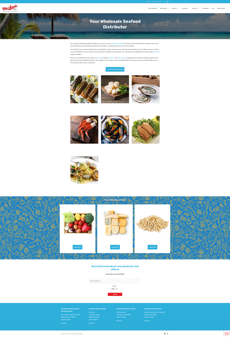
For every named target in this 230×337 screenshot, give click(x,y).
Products (195, 8)
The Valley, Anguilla (94, 314)
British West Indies (94, 317)
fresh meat (98, 58)
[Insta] (167, 2)
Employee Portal (156, 1)
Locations (184, 8)
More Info (63, 323)
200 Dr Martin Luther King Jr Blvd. (70, 314)
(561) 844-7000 (65, 319)
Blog (213, 8)
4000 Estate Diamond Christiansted (154, 312)
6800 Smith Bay (121, 312)
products (156, 52)
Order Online (221, 8)
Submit (115, 294)
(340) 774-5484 (121, 317)
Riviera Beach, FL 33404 (68, 317)
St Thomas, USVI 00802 (123, 314)
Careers (148, 1)
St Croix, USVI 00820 (150, 314)
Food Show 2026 (152, 8)
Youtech (80, 333)
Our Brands (205, 8)
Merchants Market (118, 43)
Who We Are (163, 8)
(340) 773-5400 (149, 317)
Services (174, 8)
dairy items (122, 58)
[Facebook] (165, 2)
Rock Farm (92, 312)
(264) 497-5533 (93, 319)
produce (111, 58)
